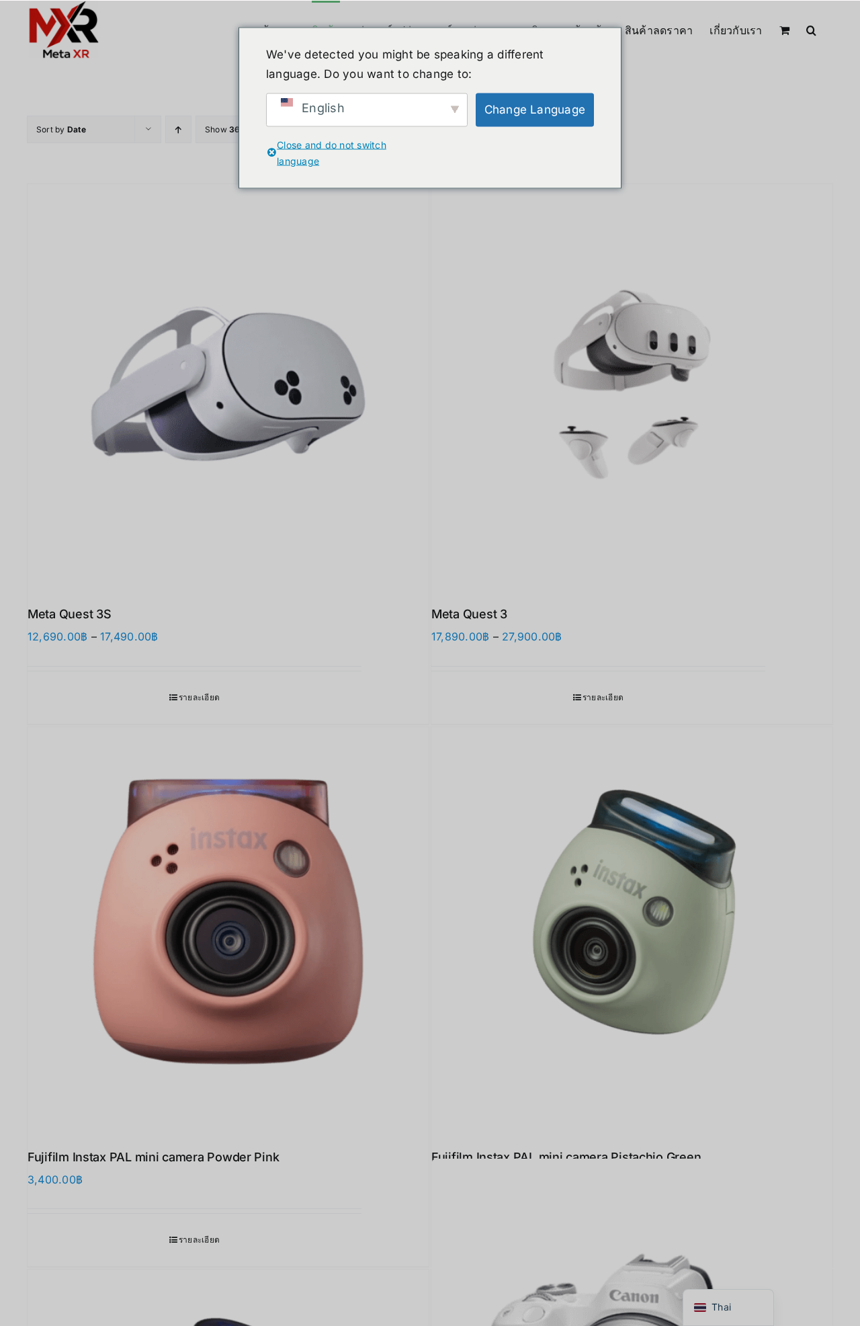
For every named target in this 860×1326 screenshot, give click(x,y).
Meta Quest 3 (469, 614)
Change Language (535, 109)
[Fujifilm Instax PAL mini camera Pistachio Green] (631, 927)
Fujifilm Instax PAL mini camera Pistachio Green (566, 1157)
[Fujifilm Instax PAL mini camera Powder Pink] (228, 927)
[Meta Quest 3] (631, 384)
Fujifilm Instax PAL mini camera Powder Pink (153, 1157)
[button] (811, 29)
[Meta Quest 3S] (228, 384)
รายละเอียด (199, 697)
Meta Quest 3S (70, 614)
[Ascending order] (178, 129)
